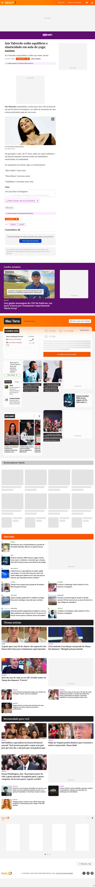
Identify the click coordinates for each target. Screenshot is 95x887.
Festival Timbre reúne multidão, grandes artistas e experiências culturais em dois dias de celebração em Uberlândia (76, 790)
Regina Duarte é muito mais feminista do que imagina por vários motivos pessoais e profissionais (28, 707)
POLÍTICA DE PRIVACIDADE (64, 873)
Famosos (13, 224)
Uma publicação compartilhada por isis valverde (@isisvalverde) (30, 195)
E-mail (87, 2)
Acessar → (17, 382)
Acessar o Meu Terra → (30, 321)
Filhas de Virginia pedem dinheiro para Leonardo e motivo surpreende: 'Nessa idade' (70, 743)
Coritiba (60, 608)
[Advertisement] (62, 708)
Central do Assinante (74, 2)
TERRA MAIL (61, 2)
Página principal (10, 2)
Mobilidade (60, 595)
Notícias (6, 300)
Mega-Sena (14, 595)
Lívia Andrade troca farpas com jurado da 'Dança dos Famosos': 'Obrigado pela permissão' (69, 647)
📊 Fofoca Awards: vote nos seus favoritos (20, 201)
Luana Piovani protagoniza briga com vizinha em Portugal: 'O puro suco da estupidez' (29, 693)
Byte (12, 555)
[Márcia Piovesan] (9, 207)
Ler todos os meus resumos (67, 354)
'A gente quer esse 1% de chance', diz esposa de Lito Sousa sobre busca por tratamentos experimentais (23, 647)
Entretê (21, 224)
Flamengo (60, 582)
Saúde (3, 644)
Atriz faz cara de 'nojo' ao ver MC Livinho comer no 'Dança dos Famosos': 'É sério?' (23, 678)
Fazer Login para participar (30, 241)
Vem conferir (11, 375)
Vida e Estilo (14, 568)
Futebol (12, 542)
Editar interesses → (85, 330)
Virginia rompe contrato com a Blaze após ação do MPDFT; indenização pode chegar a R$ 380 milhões (29, 803)
